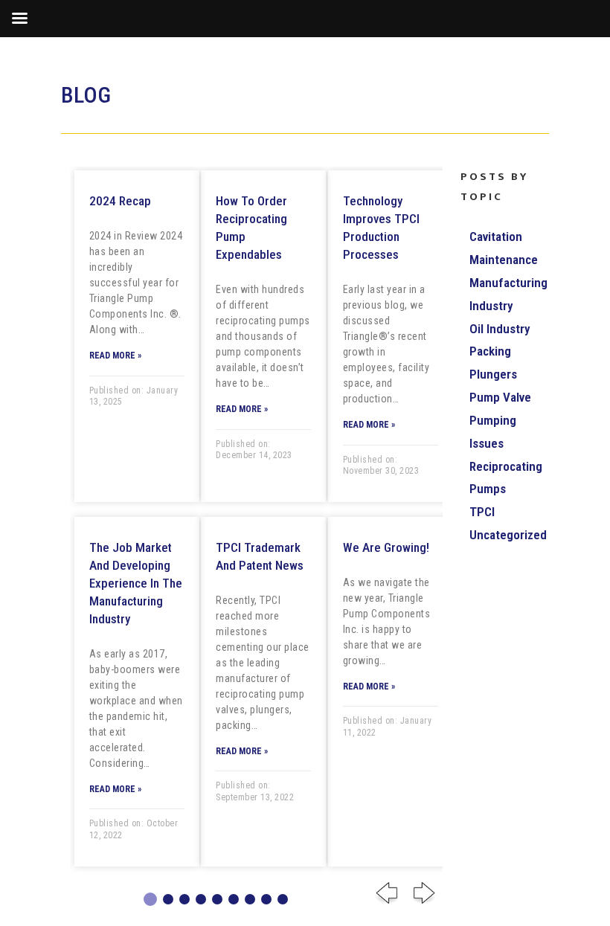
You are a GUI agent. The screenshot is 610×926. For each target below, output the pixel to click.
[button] (150, 899)
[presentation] (386, 896)
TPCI (482, 511)
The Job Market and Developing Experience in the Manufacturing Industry (135, 583)
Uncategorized (508, 534)
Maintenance (503, 259)
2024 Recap (120, 200)
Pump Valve (500, 397)
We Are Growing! (386, 547)
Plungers (493, 374)
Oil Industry (499, 328)
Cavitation (495, 236)
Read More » (115, 355)
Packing (490, 351)
